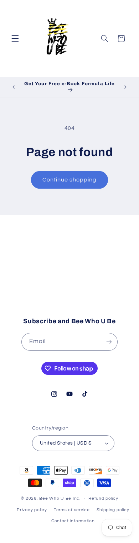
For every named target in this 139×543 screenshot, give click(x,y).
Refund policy (103, 498)
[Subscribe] (116, 296)
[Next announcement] (125, 87)
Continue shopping (69, 180)
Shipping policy (113, 510)
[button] (15, 38)
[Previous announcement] (13, 87)
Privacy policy (32, 510)
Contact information (73, 521)
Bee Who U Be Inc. (60, 498)
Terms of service (72, 510)
